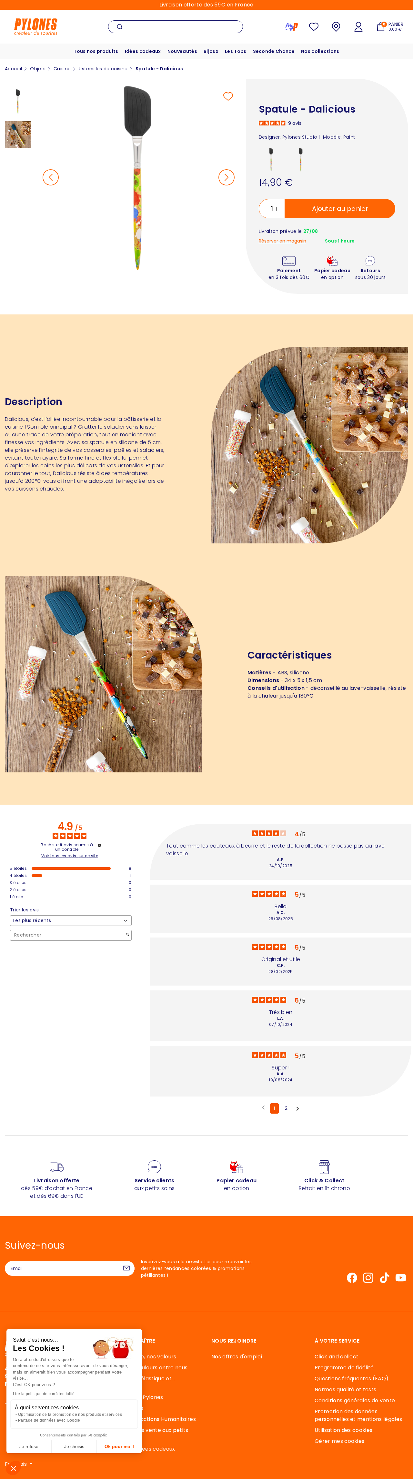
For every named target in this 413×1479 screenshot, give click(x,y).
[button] (13, 1468)
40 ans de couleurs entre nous (147, 1367)
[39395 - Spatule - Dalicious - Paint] (300, 159)
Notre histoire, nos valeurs (142, 1356)
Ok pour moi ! (120, 1446)
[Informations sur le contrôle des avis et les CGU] (99, 845)
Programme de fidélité (344, 1367)
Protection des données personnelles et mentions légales (358, 1415)
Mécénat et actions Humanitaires (152, 1419)
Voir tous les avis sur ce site (69, 856)
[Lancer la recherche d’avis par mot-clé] (127, 935)
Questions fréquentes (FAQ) (351, 1378)
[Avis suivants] (297, 1109)
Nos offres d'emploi (236, 1356)
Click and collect (336, 1356)
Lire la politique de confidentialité (44, 1394)
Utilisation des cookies (343, 1430)
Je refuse (28, 1446)
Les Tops (236, 51)
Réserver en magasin (282, 241)
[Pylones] (36, 26)
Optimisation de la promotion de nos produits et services (70, 1414)
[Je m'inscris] (126, 1268)
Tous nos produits (96, 51)
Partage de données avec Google (49, 1420)
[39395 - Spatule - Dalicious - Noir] (271, 159)
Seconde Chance (274, 51)
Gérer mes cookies (339, 1441)
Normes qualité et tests (345, 1389)
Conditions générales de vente (355, 1400)
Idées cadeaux (143, 51)
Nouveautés (182, 51)
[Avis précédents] (263, 1108)
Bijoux (211, 51)
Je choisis (74, 1446)
